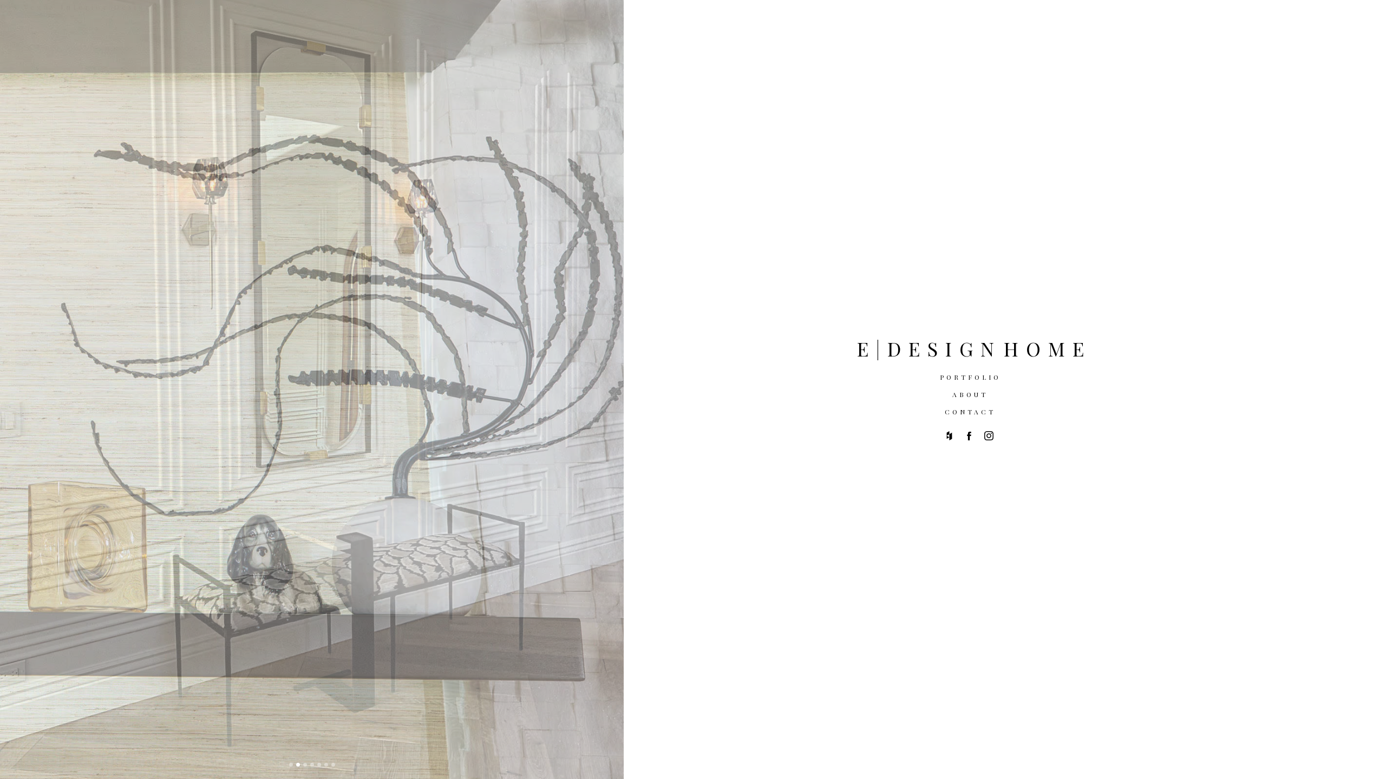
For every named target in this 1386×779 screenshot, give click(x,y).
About (970, 394)
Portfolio (970, 377)
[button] (291, 765)
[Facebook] (969, 436)
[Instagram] (989, 436)
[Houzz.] (949, 436)
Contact (970, 411)
